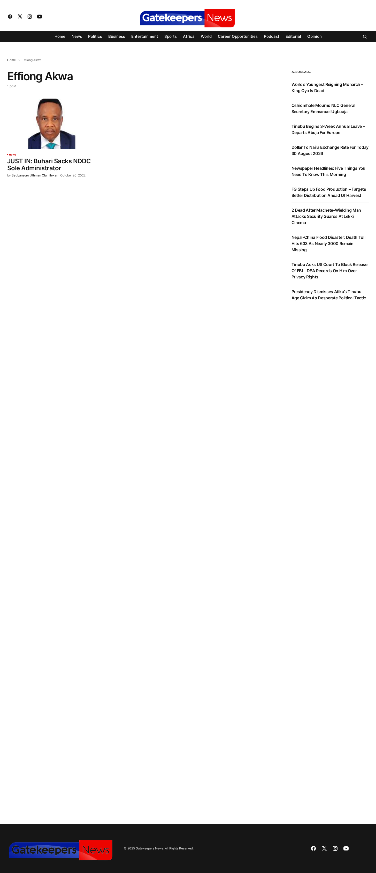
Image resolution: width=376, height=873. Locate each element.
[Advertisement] (330, 391)
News (13, 154)
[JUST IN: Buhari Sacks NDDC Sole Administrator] (52, 124)
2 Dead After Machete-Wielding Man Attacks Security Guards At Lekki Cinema (326, 216)
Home (11, 60)
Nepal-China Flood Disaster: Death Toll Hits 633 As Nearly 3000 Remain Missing (328, 243)
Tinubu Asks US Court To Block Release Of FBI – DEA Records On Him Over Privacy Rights (329, 270)
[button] (365, 36)
